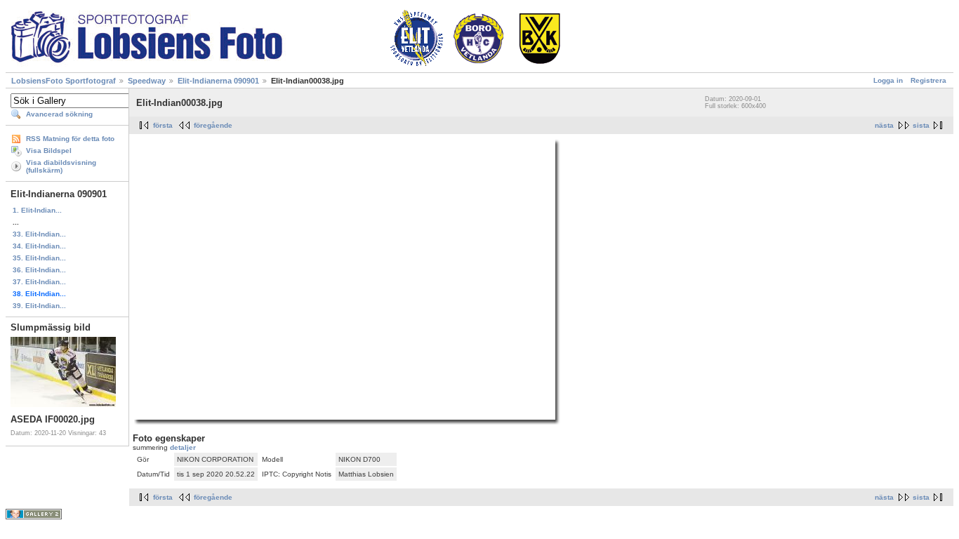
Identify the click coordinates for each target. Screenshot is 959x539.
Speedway (147, 80)
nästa (884, 125)
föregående (213, 125)
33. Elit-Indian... (39, 234)
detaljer (183, 447)
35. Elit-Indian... (39, 258)
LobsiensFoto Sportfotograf (63, 80)
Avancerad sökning (59, 114)
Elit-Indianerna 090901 (218, 80)
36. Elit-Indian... (39, 270)
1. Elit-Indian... (37, 210)
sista (921, 125)
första (163, 125)
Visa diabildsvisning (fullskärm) (61, 166)
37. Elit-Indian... (39, 282)
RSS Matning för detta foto (70, 138)
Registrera (928, 80)
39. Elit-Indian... (39, 306)
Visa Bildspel (49, 150)
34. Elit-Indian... (39, 246)
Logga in (888, 80)
